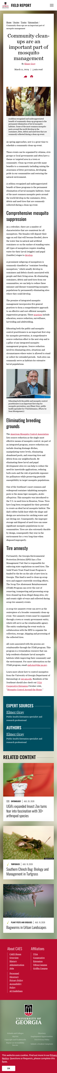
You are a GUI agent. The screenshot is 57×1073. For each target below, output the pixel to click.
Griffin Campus (40, 968)
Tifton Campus (40, 965)
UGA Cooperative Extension (39, 957)
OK (8, 1068)
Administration (17, 965)
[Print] (31, 76)
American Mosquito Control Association (29, 434)
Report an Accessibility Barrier (15, 1044)
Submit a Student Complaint (42, 1044)
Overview (14, 957)
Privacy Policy (16, 980)
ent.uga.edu (26, 679)
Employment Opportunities (42, 1036)
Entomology (33, 22)
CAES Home (15, 954)
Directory (42, 1033)
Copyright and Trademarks (15, 1040)
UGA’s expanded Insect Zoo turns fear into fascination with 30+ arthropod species (26, 811)
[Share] (25, 76)
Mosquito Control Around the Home (24, 689)
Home (8, 22)
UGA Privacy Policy (41, 1040)
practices (38, 314)
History (13, 961)
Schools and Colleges (15, 1033)
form (4, 1061)
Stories (16, 22)
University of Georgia (28, 1014)
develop (28, 255)
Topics (23, 22)
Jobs (12, 968)
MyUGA (15, 1036)
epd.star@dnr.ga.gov (37, 665)
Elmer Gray (29, 64)
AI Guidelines (16, 991)
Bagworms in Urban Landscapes (26, 927)
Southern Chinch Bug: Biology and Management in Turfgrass (27, 871)
